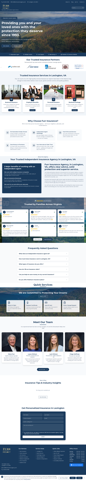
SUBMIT (43, 436)
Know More (11, 110)
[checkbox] (23, 432)
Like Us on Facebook (77, 465)
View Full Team (42, 369)
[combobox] (43, 422)
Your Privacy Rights (64, 478)
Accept (79, 478)
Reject (72, 478)
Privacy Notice (27, 479)
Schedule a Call (17, 46)
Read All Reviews (48, 239)
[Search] (82, 7)
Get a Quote (6, 46)
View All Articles (43, 397)
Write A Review (37, 239)
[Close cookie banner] (84, 478)
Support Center (43, 296)
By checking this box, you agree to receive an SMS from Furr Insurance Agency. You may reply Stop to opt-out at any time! (43, 433)
